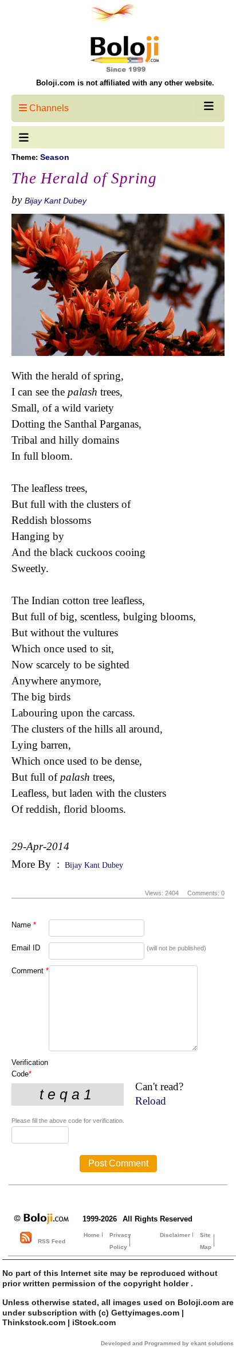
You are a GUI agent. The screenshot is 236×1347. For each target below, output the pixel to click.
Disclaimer (175, 1235)
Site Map (205, 1241)
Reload (150, 1101)
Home (92, 1235)
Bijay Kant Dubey (55, 200)
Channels (48, 108)
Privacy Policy (120, 1241)
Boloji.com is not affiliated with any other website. (125, 83)
